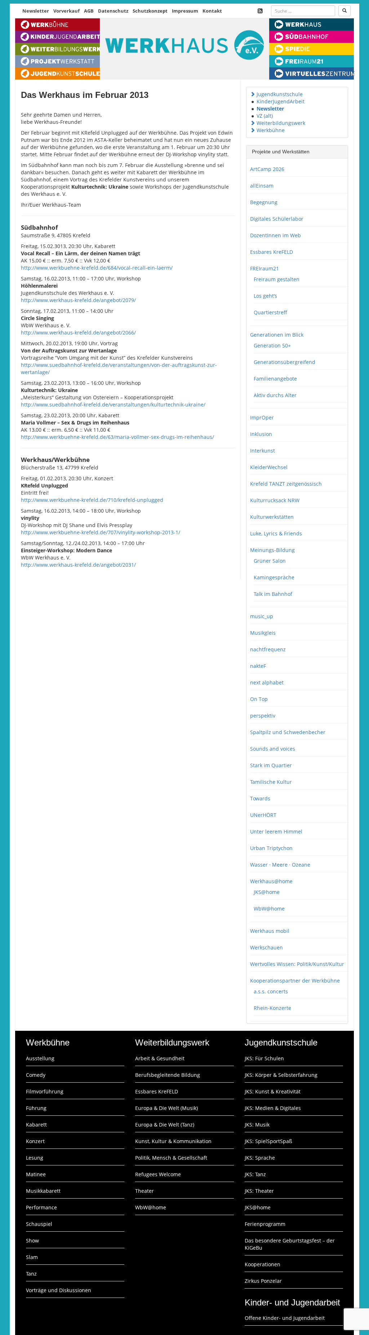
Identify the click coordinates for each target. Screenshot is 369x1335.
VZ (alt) (265, 115)
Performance (41, 1207)
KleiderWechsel (269, 467)
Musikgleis (263, 632)
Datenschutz (113, 11)
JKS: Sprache (260, 1157)
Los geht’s (265, 295)
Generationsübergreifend (284, 362)
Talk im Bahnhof (273, 593)
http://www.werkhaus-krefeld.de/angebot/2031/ (78, 564)
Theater (144, 1190)
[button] (252, 94)
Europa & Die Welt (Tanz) (164, 1124)
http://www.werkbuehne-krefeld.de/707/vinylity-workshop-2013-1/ (100, 532)
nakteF (258, 665)
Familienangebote (275, 378)
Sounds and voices (272, 748)
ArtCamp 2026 (267, 169)
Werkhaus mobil (269, 930)
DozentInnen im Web (275, 235)
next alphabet (267, 682)
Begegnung (263, 202)
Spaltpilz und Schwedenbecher (287, 732)
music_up (261, 616)
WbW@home (269, 908)
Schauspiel (39, 1224)
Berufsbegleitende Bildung (167, 1074)
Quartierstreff (270, 312)
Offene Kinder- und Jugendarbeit (285, 1317)
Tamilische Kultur (271, 781)
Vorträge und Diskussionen (58, 1290)
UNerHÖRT (263, 815)
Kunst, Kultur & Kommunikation (173, 1141)
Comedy (35, 1074)
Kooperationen (262, 1264)
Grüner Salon (270, 560)
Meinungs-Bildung (272, 550)
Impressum (185, 11)
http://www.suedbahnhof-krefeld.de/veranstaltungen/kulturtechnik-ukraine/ (113, 404)
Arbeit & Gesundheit (159, 1058)
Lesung (34, 1157)
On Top (259, 699)
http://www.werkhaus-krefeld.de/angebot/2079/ (78, 300)
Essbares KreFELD (271, 251)
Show (32, 1240)
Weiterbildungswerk (281, 123)
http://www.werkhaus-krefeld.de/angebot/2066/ (78, 332)
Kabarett (36, 1124)
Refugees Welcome (158, 1174)
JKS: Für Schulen (264, 1058)
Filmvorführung (44, 1091)
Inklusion (261, 434)
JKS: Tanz (255, 1174)
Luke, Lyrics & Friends (276, 533)
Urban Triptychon (271, 848)
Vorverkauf (66, 11)
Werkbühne (271, 130)
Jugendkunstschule (280, 94)
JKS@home (267, 892)
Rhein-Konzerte (272, 1007)
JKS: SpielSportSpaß (268, 1141)
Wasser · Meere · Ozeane (280, 864)
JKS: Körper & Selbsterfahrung (281, 1074)
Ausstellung (40, 1058)
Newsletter (35, 11)
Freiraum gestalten (276, 279)
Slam (32, 1257)
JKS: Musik (257, 1124)
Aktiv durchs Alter (275, 395)
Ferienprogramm (265, 1224)
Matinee (36, 1174)
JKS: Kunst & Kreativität (273, 1091)
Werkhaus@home (271, 881)
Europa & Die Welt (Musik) (166, 1108)
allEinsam (262, 185)
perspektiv (262, 715)
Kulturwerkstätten (272, 516)
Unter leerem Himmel (276, 831)
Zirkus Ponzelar (263, 1280)
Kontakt (212, 11)
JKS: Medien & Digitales (273, 1108)
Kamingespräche (274, 577)
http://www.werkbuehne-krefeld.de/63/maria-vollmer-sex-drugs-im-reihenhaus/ (117, 436)
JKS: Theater (259, 1190)
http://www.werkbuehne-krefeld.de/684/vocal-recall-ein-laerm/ (97, 267)
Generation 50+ (272, 345)
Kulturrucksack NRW (274, 500)
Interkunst (262, 450)
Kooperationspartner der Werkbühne (295, 980)
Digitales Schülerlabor (276, 218)
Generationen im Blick (276, 334)
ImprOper (262, 417)
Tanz (31, 1273)
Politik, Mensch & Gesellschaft (171, 1157)
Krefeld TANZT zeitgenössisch (286, 483)
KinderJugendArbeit (280, 101)
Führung (36, 1108)
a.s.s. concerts (271, 991)
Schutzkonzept (150, 11)
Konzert (35, 1141)
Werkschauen (266, 947)
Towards (260, 798)
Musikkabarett (43, 1190)
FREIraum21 (264, 268)
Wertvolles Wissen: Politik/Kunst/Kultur (297, 964)
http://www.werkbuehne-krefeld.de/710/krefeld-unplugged (92, 499)
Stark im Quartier (271, 765)
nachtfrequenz (268, 649)
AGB (89, 11)
